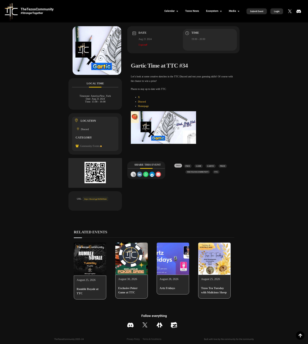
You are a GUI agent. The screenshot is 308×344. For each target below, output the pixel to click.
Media (232, 11)
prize (222, 166)
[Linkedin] (139, 174)
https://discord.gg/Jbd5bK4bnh (95, 199)
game (198, 166)
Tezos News (192, 11)
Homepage (143, 106)
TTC (216, 172)
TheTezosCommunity (37, 9)
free (187, 166)
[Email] (158, 174)
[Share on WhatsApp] (145, 174)
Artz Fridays (167, 288)
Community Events (89, 146)
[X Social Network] (133, 174)
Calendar (169, 11)
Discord (142, 101)
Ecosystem (212, 11)
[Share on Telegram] (152, 174)
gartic (210, 166)
